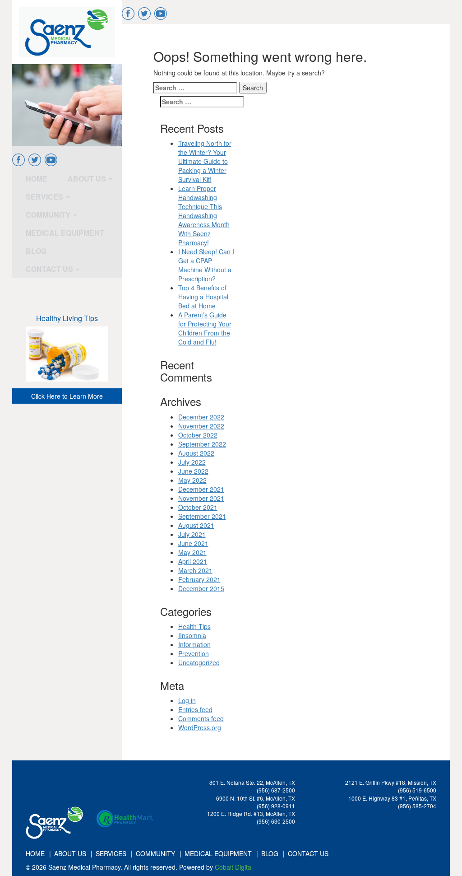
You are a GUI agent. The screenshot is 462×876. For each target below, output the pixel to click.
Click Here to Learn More (67, 396)
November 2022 (201, 425)
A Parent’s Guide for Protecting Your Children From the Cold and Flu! (204, 328)
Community (49, 215)
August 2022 (196, 452)
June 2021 (193, 543)
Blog (36, 251)
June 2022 (193, 470)
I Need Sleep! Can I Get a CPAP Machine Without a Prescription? (206, 265)
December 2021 (201, 489)
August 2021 (196, 525)
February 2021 (199, 579)
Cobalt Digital (234, 866)
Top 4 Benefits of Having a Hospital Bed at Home (203, 296)
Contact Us (50, 269)
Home (36, 178)
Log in (187, 700)
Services (45, 196)
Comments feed (201, 718)
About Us (88, 178)
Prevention (193, 653)
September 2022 (202, 443)
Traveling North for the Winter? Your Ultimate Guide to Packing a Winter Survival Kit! (204, 161)
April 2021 (192, 561)
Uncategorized (199, 662)
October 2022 (197, 434)
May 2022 (192, 480)
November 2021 (201, 498)
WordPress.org (199, 727)
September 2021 (202, 516)
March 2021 (195, 570)
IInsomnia (192, 635)
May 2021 (192, 552)
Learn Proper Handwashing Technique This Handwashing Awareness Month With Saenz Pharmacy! (204, 215)
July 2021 (192, 534)
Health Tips (194, 626)
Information (194, 644)
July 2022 (192, 461)
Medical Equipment (65, 233)
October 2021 (197, 507)
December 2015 (201, 588)
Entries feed (195, 709)
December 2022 (201, 416)
